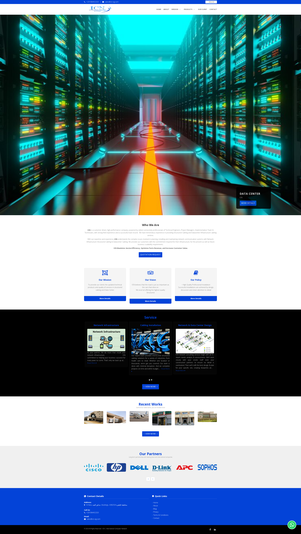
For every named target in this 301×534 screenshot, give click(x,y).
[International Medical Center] (207, 417)
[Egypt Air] (139, 416)
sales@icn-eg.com (112, 2)
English (211, 2)
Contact (213, 9)
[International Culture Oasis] (93, 417)
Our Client (202, 9)
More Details (248, 203)
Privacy (155, 512)
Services (174, 9)
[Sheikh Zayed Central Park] (116, 417)
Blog (155, 509)
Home (158, 9)
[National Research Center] (184, 418)
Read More (91, 363)
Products (188, 9)
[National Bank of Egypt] (161, 418)
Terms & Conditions (160, 515)
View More (150, 386)
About (166, 9)
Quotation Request (150, 254)
